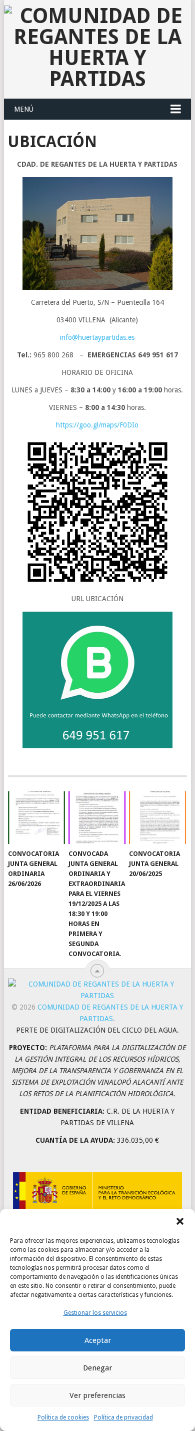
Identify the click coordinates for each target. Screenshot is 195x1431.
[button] (180, 1221)
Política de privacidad (123, 1417)
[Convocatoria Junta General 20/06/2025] (157, 817)
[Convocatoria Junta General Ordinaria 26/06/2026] (36, 817)
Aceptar (97, 1340)
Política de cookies (63, 1417)
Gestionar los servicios (95, 1312)
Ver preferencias (98, 1395)
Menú (24, 109)
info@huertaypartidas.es (97, 337)
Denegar (97, 1367)
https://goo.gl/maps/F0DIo (97, 425)
